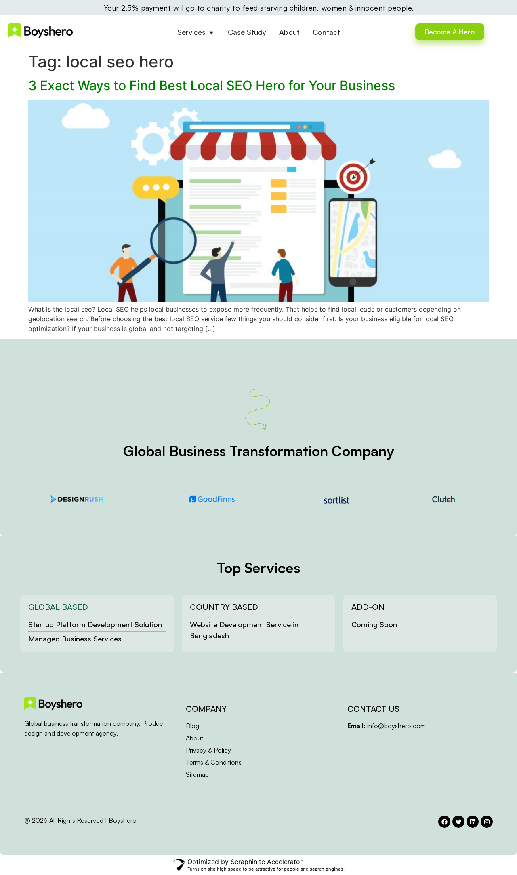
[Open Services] (211, 32)
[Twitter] (458, 822)
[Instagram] (487, 822)
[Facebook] (444, 822)
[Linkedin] (473, 822)
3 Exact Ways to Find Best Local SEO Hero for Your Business (211, 85)
